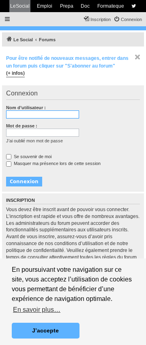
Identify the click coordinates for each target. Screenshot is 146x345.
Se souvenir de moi (32, 156)
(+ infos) (15, 73)
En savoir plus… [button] (36, 309)
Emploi (44, 6)
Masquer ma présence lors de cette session (57, 163)
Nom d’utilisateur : (26, 107)
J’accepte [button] (45, 330)
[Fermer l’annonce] (137, 57)
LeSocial (20, 6)
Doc (85, 6)
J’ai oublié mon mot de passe (34, 140)
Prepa (66, 6)
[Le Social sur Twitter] (134, 6)
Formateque (110, 6)
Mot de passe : (21, 125)
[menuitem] (128, 19)
